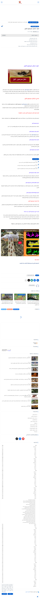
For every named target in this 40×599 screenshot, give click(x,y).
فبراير (35, 454)
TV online (35, 431)
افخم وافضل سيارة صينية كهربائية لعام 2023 (30, 513)
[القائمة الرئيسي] (38, 2)
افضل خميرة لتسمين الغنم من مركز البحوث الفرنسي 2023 (28, 520)
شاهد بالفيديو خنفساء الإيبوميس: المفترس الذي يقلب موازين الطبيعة (19, 390)
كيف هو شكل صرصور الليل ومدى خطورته (30, 41)
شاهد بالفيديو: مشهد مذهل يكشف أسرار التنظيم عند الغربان (27, 168)
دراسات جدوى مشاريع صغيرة (32, 418)
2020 (36, 562)
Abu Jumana (34, 31)
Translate (9, 350)
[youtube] (23, 439)
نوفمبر (35, 473)
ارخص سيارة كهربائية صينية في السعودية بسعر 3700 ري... (28, 514)
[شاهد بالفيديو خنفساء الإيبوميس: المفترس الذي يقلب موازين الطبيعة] (34, 391)
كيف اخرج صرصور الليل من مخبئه (32, 44)
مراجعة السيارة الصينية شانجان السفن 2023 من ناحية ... (28, 506)
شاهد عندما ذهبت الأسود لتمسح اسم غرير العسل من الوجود (21, 384)
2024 (36, 470)
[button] (34, 280)
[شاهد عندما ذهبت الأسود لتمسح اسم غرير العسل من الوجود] (34, 385)
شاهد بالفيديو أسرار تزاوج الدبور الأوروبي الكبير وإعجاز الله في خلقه (20, 368)
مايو (35, 450)
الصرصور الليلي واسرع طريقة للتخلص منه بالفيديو (29, 263)
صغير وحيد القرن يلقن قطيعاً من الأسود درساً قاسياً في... (20, 303)
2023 (36, 486)
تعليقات (35, 343)
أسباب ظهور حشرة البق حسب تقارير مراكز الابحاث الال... (28, 522)
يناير (35, 469)
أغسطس (34, 462)
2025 (36, 457)
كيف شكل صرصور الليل (33, 38)
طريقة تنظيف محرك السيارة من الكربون (30, 504)
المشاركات (35, 342)
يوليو (35, 478)
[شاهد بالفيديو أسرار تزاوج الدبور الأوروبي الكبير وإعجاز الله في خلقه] (34, 369)
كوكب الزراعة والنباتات (33, 426)
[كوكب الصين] (20, 2)
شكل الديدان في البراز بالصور (26, 406)
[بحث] (1, 2)
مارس (35, 453)
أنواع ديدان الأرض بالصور (32, 503)
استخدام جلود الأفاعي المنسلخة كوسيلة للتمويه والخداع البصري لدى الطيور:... (33, 303)
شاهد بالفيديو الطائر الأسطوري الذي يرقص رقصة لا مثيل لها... (27, 165)
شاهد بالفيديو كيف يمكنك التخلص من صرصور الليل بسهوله (27, 46)
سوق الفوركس (34, 419)
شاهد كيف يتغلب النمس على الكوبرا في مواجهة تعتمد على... (17, 22)
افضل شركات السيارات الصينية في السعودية (30, 515)
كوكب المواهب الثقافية (33, 430)
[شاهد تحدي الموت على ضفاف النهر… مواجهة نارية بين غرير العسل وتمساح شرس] (34, 380)
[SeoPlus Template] (38, 592)
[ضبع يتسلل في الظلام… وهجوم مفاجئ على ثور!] (34, 375)
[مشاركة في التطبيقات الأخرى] (26, 280)
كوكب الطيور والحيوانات (34, 26)
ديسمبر (35, 458)
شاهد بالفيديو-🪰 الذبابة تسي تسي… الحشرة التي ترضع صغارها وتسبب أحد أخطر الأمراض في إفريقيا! (17, 396)
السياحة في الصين (34, 416)
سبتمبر (35, 533)
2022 (36, 528)
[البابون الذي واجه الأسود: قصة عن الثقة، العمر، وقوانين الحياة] (34, 364)
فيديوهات (35, 423)
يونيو (35, 449)
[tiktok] (17, 439)
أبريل (35, 481)
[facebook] (20, 439)
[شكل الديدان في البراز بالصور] (34, 407)
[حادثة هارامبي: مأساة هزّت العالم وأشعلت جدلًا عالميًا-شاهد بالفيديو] (34, 358)
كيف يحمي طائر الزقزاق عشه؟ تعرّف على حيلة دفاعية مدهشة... (7, 303)
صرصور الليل (27, 89)
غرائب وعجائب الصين (33, 421)
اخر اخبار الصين (34, 414)
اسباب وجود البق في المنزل (32, 523)
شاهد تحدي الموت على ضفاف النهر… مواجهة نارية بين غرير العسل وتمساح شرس (17, 379)
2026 (36, 445)
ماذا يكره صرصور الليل (33, 43)
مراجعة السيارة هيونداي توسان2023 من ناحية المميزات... (28, 512)
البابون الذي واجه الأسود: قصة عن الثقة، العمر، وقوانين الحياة (21, 363)
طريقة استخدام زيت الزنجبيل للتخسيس (30, 521)
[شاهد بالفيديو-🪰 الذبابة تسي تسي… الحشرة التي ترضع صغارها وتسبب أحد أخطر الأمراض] (34, 396)
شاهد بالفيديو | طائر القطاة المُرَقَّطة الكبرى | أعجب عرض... (28, 162)
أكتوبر (35, 461)
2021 (36, 545)
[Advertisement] (20, 13)
